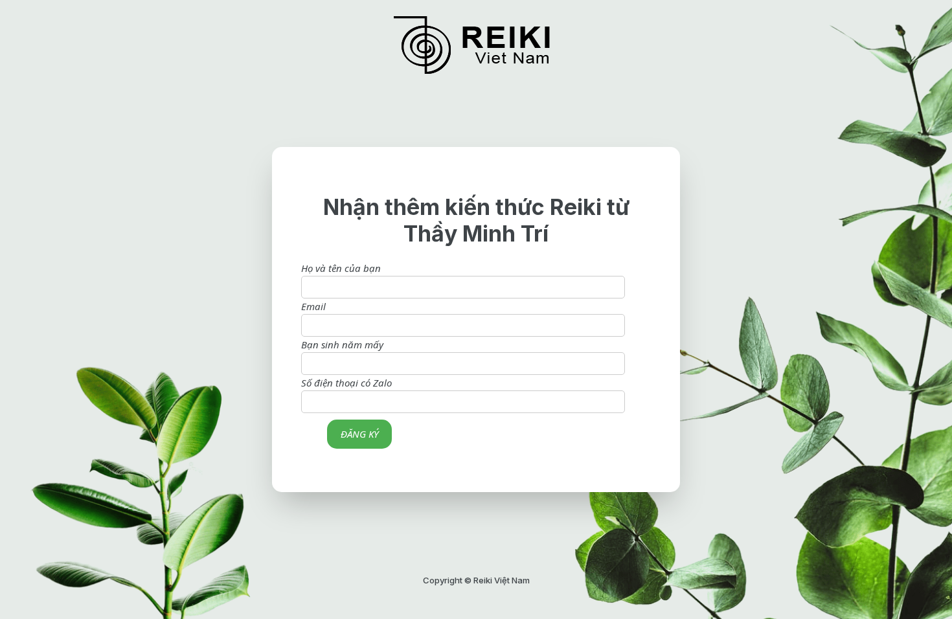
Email (313, 306)
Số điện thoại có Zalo (346, 382)
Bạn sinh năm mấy (342, 344)
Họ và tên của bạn (341, 268)
